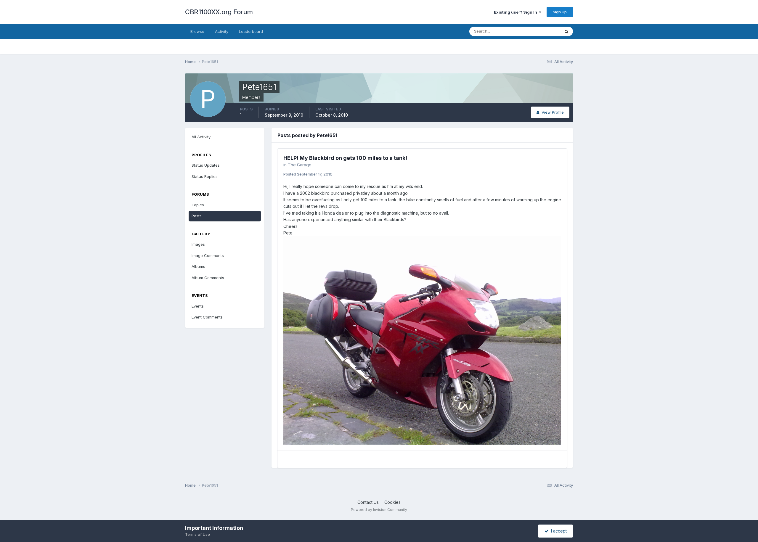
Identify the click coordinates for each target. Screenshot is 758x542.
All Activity (201, 136)
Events (198, 306)
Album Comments (208, 277)
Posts (197, 215)
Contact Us (368, 502)
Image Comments (208, 255)
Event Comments (207, 317)
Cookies (392, 502)
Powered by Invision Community (379, 509)
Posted (308, 174)
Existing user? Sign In (516, 12)
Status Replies (205, 176)
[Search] (566, 31)
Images (198, 244)
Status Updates (538, 31)
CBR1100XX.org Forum (219, 12)
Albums (198, 266)
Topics (198, 204)
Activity (221, 31)
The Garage (299, 164)
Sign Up (560, 11)
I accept (558, 530)
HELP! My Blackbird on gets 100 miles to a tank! (345, 158)
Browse (197, 31)
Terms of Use (197, 534)
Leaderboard (251, 31)
